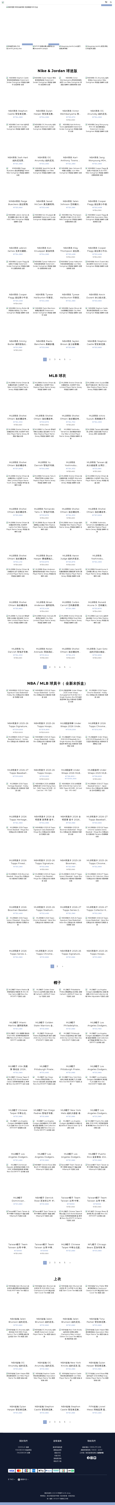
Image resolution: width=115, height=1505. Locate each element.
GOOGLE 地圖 (23, 1447)
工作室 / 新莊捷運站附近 (92, 1453)
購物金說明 (57, 1450)
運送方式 (57, 1453)
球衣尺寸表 (57, 1461)
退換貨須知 (57, 1458)
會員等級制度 (57, 1447)
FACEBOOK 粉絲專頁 (23, 1450)
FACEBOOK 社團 (23, 1453)
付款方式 (57, 1456)
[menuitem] (45, 359)
